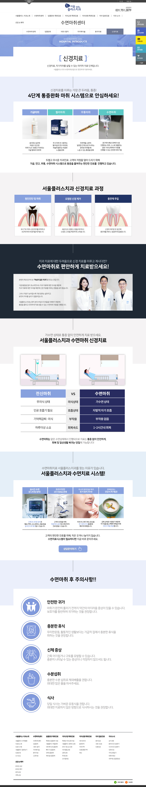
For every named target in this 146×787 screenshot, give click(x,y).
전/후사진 (111, 750)
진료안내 (18, 752)
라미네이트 (82, 741)
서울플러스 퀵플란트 (52, 744)
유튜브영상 (112, 755)
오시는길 (18, 755)
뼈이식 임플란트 (50, 750)
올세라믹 (81, 744)
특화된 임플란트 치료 (52, 741)
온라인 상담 (18, 766)
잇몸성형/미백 (83, 750)
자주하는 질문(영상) (114, 758)
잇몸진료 (98, 747)
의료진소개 (18, 744)
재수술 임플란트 (50, 755)
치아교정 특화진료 (71, 16)
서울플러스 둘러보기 (21, 750)
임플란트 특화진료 (54, 16)
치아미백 (81, 747)
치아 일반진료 (104, 16)
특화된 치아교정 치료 (68, 741)
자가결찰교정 (66, 750)
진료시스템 (18, 747)
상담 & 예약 (19, 23)
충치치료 (98, 31)
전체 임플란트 (50, 752)
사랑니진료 (98, 744)
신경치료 (115, 31)
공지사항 (111, 741)
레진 (80, 752)
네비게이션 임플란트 (52, 747)
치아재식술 (81, 31)
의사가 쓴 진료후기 (114, 747)
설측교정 (64, 752)
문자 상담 (18, 772)
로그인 (121, 1)
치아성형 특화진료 (88, 16)
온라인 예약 (18, 769)
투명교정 (64, 755)
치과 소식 (116, 16)
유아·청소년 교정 (67, 747)
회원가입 (129, 1)
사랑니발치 (65, 31)
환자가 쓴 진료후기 (114, 744)
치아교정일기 (112, 752)
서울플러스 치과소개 (22, 16)
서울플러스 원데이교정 (68, 744)
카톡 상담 (18, 775)
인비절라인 (65, 758)
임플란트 (48, 31)
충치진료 (98, 741)
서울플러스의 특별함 (21, 741)
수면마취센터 (39, 16)
